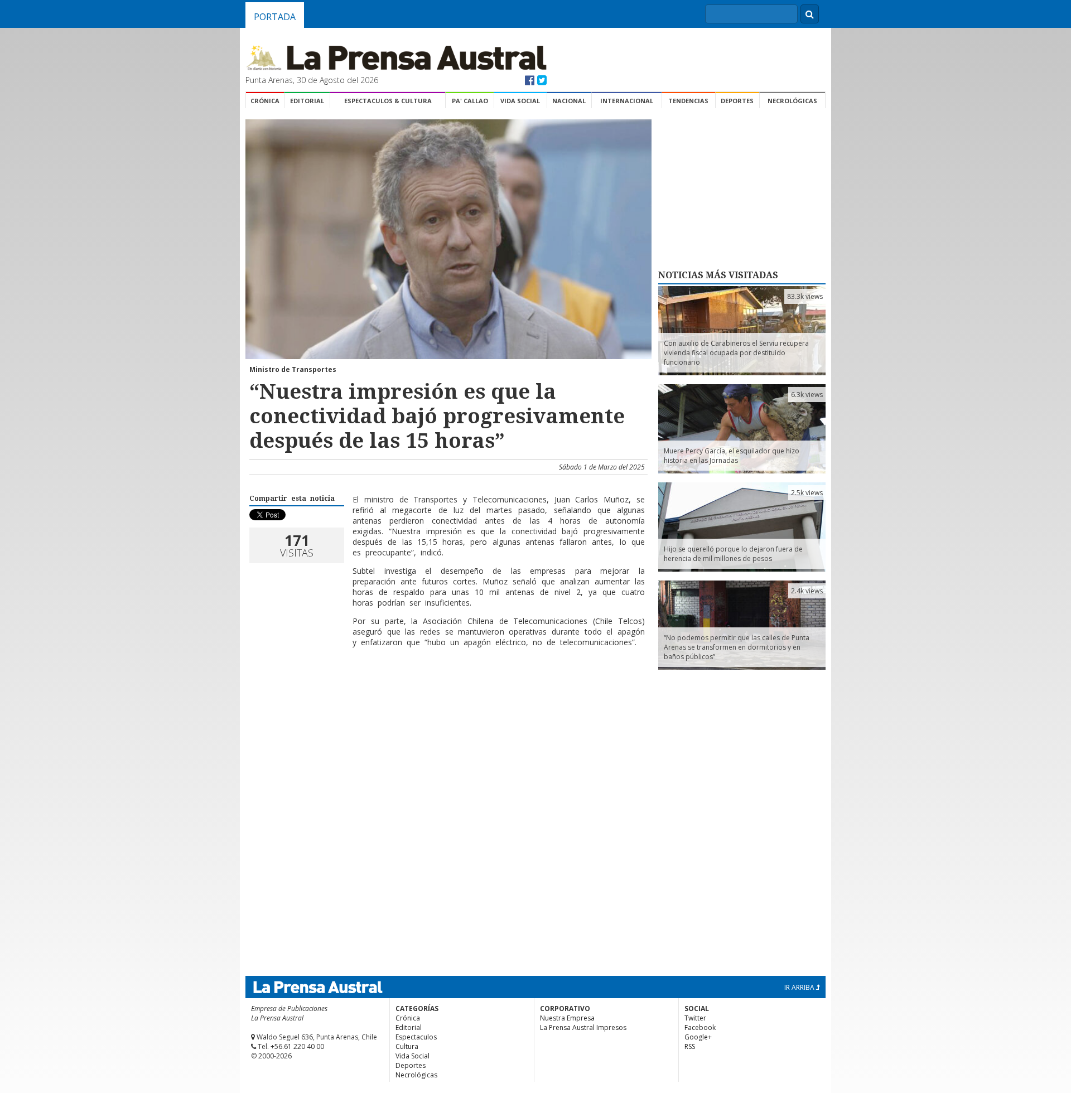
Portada (275, 17)
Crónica (264, 100)
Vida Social (520, 100)
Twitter (695, 1018)
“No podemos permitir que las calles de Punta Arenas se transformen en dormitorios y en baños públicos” (736, 647)
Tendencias (688, 100)
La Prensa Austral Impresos (583, 1027)
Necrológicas (792, 100)
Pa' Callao (470, 100)
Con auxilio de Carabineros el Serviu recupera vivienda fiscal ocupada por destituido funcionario (736, 352)
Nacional (569, 100)
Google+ (698, 1037)
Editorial (307, 100)
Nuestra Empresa (567, 1018)
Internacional (626, 100)
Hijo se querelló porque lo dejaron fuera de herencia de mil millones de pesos (733, 553)
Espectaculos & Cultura (388, 100)
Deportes (737, 100)
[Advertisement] (447, 692)
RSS (689, 1046)
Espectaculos (416, 1037)
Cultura (406, 1046)
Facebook (700, 1027)
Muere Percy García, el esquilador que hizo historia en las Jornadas (731, 455)
